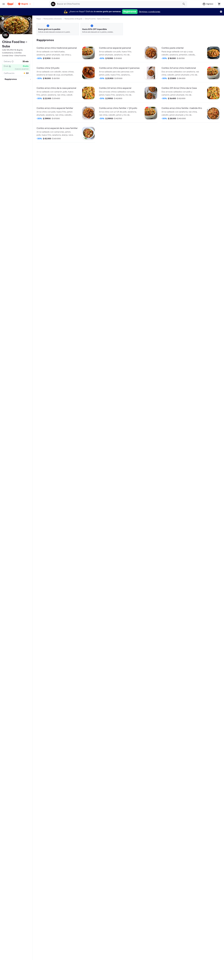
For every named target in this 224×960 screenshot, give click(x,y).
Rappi (39, 19)
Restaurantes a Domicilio (53, 19)
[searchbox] (117, 4)
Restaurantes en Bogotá (73, 19)
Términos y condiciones (149, 11)
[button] (25, 4)
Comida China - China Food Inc (14, 56)
